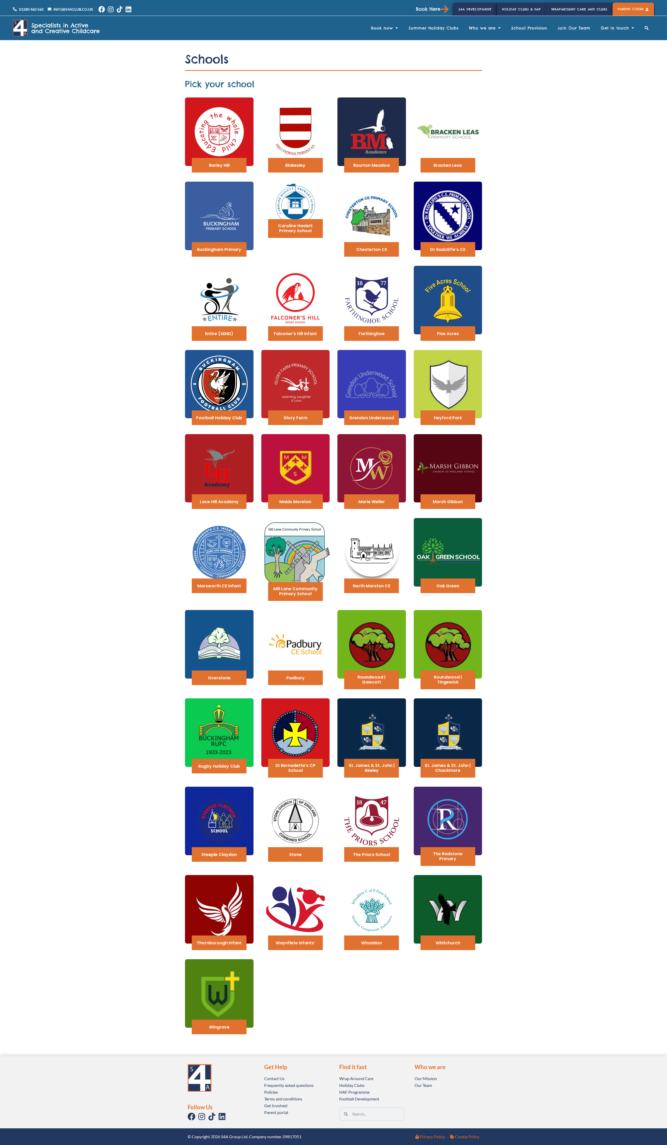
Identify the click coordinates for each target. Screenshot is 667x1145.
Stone (295, 855)
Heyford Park (448, 418)
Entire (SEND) (219, 334)
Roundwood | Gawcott (371, 679)
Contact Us (274, 1078)
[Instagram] (110, 9)
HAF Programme (354, 1091)
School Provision (529, 28)
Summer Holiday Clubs (434, 28)
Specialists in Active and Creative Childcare (65, 28)
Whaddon (371, 943)
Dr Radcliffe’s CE (447, 250)
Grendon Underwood (371, 418)
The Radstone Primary (447, 856)
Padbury (295, 678)
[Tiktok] (119, 9)
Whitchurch (448, 943)
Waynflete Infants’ (295, 943)
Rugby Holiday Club (219, 766)
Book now (382, 28)
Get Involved (275, 1105)
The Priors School (371, 855)
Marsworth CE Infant (219, 586)
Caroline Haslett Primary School (295, 228)
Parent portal (276, 1112)
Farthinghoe (372, 334)
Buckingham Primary (219, 250)
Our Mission (426, 1078)
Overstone (219, 678)
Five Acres (448, 334)
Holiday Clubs (352, 1085)
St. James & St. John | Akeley (372, 767)
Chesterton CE (371, 250)
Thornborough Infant (219, 943)
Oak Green (447, 586)
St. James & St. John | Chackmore (448, 767)
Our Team (423, 1085)
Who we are (482, 28)
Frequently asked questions (289, 1085)
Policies (271, 1091)
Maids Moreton (295, 502)
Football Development (359, 1098)
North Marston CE (371, 586)
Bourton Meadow (371, 165)
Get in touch (615, 28)
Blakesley (295, 165)
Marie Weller (372, 502)
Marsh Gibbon (448, 502)
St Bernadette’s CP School (295, 767)
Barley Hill (219, 165)
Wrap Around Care (356, 1078)
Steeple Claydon (219, 855)
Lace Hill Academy (219, 502)
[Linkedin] (128, 9)
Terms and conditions (283, 1098)
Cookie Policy (466, 1136)
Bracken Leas (448, 165)
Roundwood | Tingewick (448, 679)
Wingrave (219, 1027)
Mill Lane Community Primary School (295, 591)
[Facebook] (101, 9)
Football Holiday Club (219, 418)
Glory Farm (295, 418)
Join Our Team (574, 28)
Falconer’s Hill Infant (295, 334)
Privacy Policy (432, 1136)
